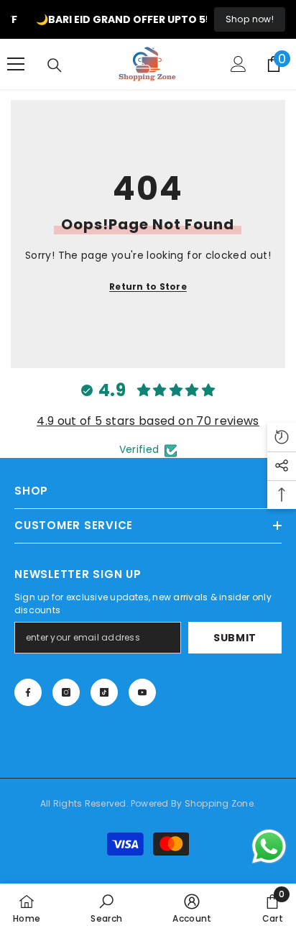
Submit (234, 637)
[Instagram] (66, 692)
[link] (106, 907)
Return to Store (148, 286)
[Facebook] (28, 692)
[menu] (15, 64)
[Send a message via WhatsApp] (269, 846)
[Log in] (238, 64)
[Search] (54, 65)
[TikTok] (104, 692)
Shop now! (250, 19)
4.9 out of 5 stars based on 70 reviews (148, 421)
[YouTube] (142, 692)
